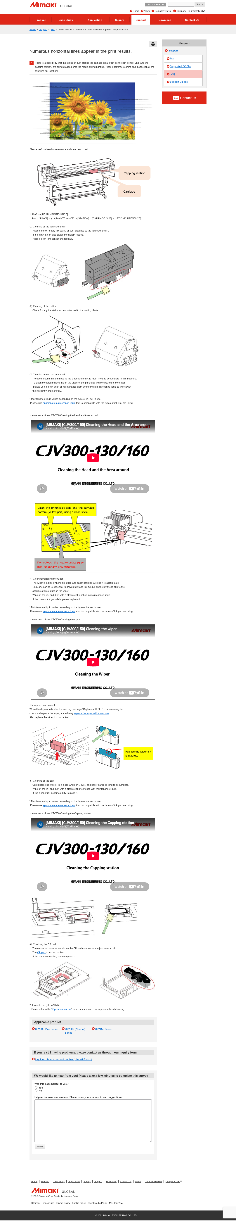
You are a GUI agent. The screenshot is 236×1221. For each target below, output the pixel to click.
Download (165, 19)
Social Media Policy (97, 1203)
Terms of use (47, 1203)
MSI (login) (115, 1203)
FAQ (53, 29)
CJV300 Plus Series (46, 1028)
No (40, 1090)
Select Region (156, 4)
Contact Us (192, 19)
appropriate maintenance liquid (59, 403)
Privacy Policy (63, 1203)
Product (41, 19)
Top (172, 58)
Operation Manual (61, 1009)
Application (95, 19)
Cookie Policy (79, 1203)
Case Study (66, 19)
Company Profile (163, 11)
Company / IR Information (189, 11)
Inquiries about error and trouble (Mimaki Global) (63, 1059)
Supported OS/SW (180, 66)
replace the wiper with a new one (91, 713)
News (147, 11)
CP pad (41, 952)
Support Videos (179, 81)
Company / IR (173, 1181)
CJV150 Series (103, 1028)
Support (141, 19)
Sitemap (35, 1203)
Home (136, 11)
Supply (119, 19)
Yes (41, 1087)
